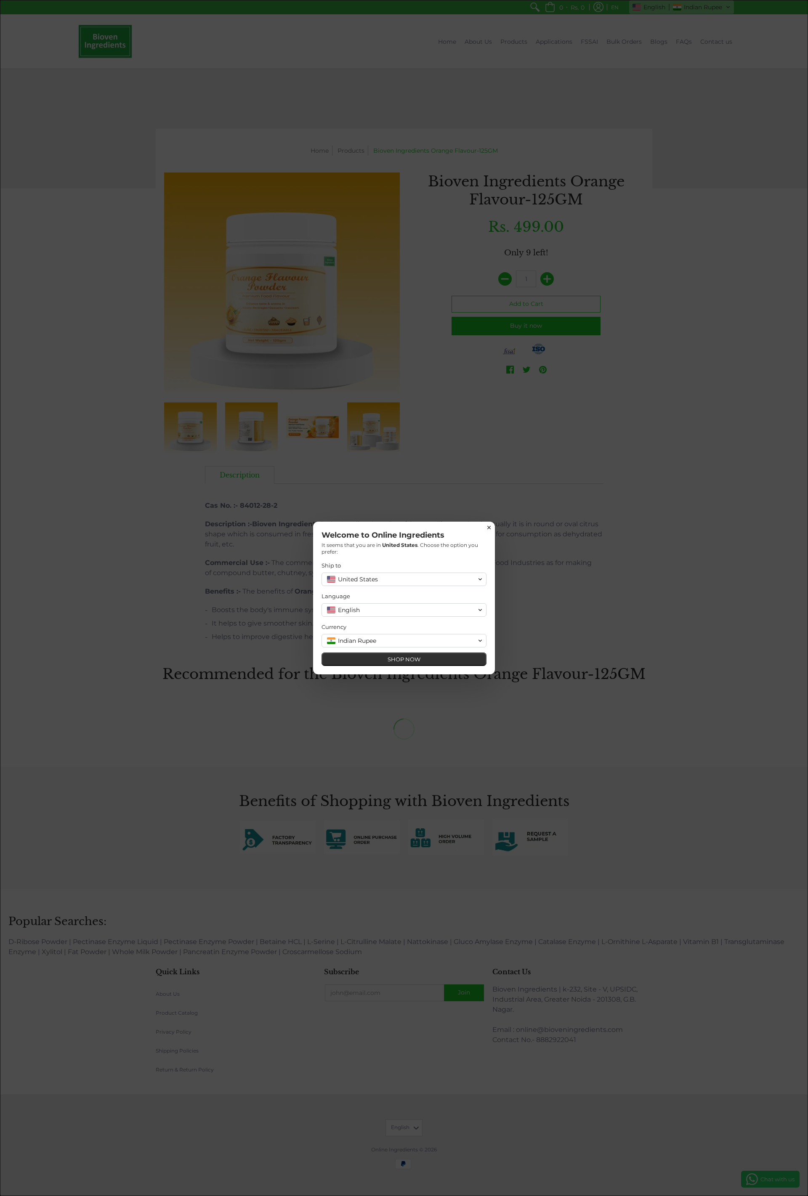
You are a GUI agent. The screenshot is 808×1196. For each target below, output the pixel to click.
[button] (404, 579)
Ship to (331, 565)
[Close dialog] (489, 527)
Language (336, 596)
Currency (334, 626)
